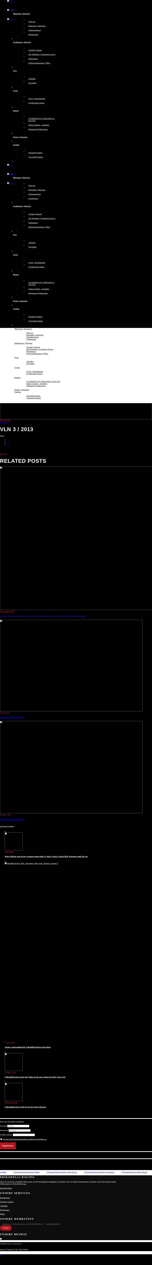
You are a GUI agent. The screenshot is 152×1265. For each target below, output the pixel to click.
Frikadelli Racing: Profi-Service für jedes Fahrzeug (25, 1107)
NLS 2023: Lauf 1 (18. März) (11, 819)
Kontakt (6, 1228)
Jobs (16, 1249)
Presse (20, 1249)
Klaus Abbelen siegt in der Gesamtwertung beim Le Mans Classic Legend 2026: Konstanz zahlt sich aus (46, 857)
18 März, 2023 (5, 815)
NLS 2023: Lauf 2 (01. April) (11, 717)
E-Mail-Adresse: (6, 1135)
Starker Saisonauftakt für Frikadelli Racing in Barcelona (28, 1047)
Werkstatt (3, 1206)
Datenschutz (10, 1249)
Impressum (3, 1249)
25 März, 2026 (10, 1072)
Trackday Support (6, 1202)
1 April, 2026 (10, 1043)
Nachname (4, 1130)
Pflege (2, 1214)
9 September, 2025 (7, 611)
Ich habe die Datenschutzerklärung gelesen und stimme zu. (25, 1139)
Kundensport (5, 1198)
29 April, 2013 (5, 420)
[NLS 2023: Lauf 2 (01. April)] (71, 711)
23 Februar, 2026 (11, 1102)
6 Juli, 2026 (9, 852)
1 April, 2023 (5, 713)
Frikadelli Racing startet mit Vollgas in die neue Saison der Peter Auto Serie (35, 1077)
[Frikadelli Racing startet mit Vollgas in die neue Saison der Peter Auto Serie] (14, 1070)
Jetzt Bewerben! (6, 1188)
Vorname (3, 1126)
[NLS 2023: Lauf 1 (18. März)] (71, 813)
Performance (5, 1210)
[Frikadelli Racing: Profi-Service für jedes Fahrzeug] (14, 1100)
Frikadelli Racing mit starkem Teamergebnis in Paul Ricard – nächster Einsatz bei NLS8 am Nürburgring (42, 616)
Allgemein (4, 422)
